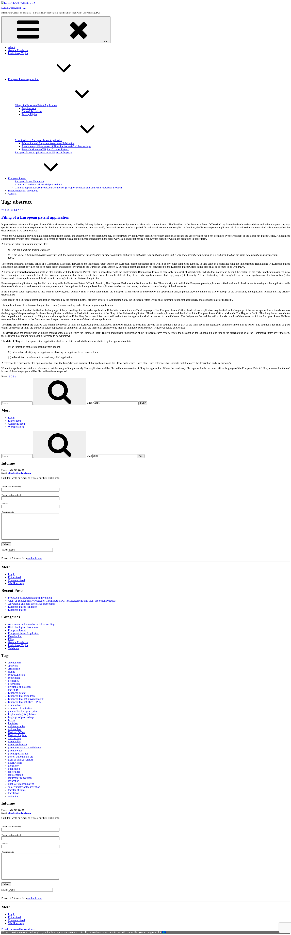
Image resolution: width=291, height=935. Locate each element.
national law (14, 729)
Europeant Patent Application (23, 633)
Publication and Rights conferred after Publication (48, 143)
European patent (16, 692)
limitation (13, 723)
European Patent (17, 178)
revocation (13, 780)
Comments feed (16, 423)
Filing (11, 639)
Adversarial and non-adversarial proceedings (38, 184)
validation (13, 796)
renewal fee (14, 771)
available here (34, 558)
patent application (17, 744)
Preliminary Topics (18, 53)
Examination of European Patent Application (38, 140)
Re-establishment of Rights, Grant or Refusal (45, 149)
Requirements (29, 108)
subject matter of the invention (24, 786)
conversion (14, 677)
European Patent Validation (29, 181)
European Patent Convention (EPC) (27, 698)
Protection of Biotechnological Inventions (30, 597)
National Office (16, 732)
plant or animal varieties (20, 759)
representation (15, 774)
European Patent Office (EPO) (24, 702)
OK (164, 932)
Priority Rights (29, 114)
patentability (14, 741)
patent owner (15, 750)
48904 (4, 549)
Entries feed (14, 420)
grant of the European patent (23, 711)
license (11, 720)
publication (14, 768)
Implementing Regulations (22, 714)
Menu (106, 41)
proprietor (13, 765)
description (14, 683)
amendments (14, 662)
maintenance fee (16, 726)
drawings (13, 689)
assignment (14, 668)
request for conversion (20, 777)
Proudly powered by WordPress (18, 929)
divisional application (19, 686)
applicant (13, 665)
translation (13, 793)
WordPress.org (16, 426)
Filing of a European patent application (35, 217)
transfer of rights (16, 790)
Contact (12, 193)
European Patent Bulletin (21, 695)
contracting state (16, 674)
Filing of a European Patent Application (36, 105)
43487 (90, 403)
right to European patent (21, 783)
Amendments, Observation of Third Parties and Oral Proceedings (56, 146)
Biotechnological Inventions (23, 190)
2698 (89, 455)
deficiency (13, 680)
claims (11, 671)
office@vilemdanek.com (19, 473)
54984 (4, 889)
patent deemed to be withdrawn (24, 747)
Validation (13, 648)
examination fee (16, 705)
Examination (15, 636)
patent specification (18, 753)
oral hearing (14, 738)
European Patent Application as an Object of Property (43, 152)
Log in (11, 417)
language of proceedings (21, 717)
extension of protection (20, 708)
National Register (17, 735)
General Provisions (18, 50)
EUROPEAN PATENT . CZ (13, 8)
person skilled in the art (20, 756)
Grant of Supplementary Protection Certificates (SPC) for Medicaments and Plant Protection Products (68, 187)
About (11, 47)
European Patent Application (23, 79)
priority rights (15, 762)
